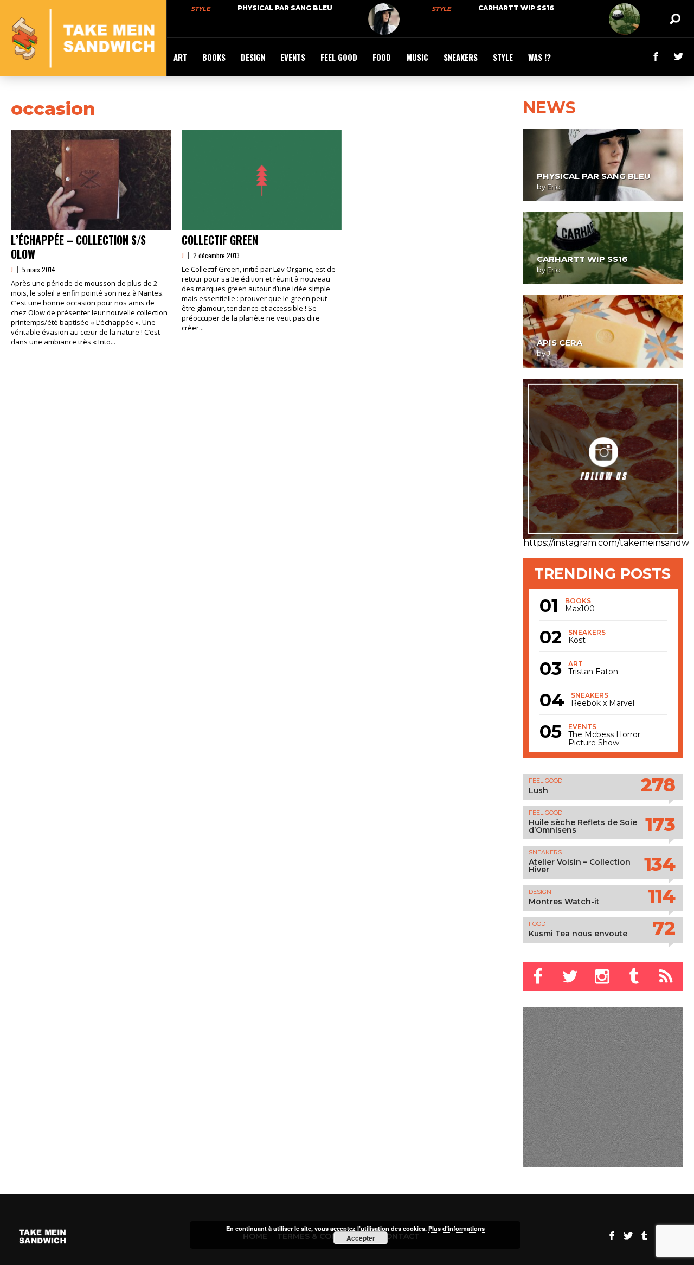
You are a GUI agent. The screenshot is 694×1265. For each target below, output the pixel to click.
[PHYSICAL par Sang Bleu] (384, 19)
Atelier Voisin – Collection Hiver (580, 865)
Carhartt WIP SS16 (516, 8)
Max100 (580, 609)
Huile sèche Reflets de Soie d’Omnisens (583, 826)
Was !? (539, 57)
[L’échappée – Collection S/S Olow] (91, 180)
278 (658, 784)
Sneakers (461, 57)
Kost (577, 640)
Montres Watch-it (564, 901)
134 (659, 864)
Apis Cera (559, 342)
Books (214, 57)
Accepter (360, 1238)
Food (381, 57)
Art (180, 57)
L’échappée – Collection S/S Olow (78, 247)
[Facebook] (539, 976)
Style (200, 8)
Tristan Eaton (593, 672)
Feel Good (338, 57)
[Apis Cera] (603, 331)
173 (660, 824)
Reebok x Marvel (602, 703)
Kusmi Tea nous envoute (578, 933)
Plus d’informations (456, 1228)
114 (661, 896)
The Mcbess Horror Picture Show (604, 739)
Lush (538, 790)
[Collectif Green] (262, 180)
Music (417, 57)
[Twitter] (571, 976)
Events (292, 57)
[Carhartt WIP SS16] (624, 19)
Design (253, 57)
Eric (553, 186)
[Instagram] (603, 976)
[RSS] (667, 976)
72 (663, 928)
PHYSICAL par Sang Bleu (284, 8)
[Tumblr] (635, 976)
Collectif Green (220, 240)
